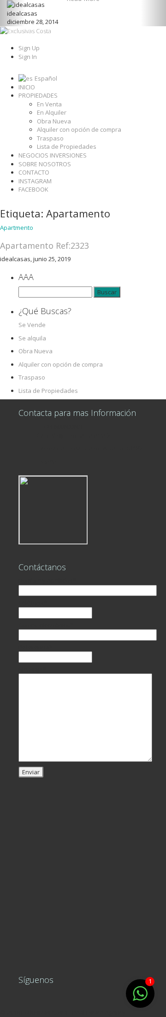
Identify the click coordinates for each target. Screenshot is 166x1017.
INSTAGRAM (35, 181)
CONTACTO (33, 172)
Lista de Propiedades (66, 146)
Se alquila (32, 338)
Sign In (27, 57)
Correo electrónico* (45, 625)
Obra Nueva (54, 121)
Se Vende (32, 325)
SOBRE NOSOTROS (44, 164)
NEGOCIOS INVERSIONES (52, 155)
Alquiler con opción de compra (79, 129)
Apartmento (16, 227)
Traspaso (50, 138)
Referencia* (35, 647)
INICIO (26, 87)
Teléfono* (32, 602)
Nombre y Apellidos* (47, 580)
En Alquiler (51, 112)
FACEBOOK (33, 189)
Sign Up (29, 48)
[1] (140, 998)
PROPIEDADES (38, 95)
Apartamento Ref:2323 (44, 245)
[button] (12, 13)
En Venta (49, 104)
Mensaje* (32, 669)
